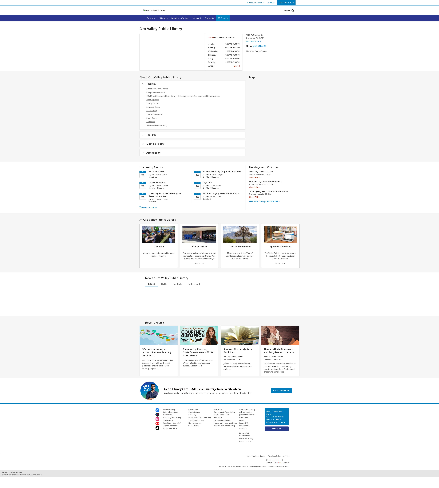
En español (209, 18)
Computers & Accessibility (224, 412)
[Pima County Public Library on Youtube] (157, 423)
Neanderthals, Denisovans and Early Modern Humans (279, 350)
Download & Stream (179, 18)
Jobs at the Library (246, 415)
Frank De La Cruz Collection (199, 417)
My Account (167, 415)
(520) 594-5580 (259, 46)
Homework (196, 18)
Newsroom (243, 417)
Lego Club (207, 182)
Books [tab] (151, 283)
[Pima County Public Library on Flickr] (157, 415)
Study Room (151, 118)
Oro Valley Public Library (232, 359)
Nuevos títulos (245, 441)
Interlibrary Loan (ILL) (172, 423)
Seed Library (151, 110)
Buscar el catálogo (246, 438)
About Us (243, 428)
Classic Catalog (194, 412)
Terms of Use (224, 466)
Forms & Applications (222, 420)
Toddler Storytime (157, 182)
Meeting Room (152, 99)
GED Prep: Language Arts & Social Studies (221, 193)
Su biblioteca (244, 435)
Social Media (244, 426)
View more (147, 207)
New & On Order (195, 423)
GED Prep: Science (156, 171)
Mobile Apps (168, 420)
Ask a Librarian (245, 412)
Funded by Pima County (255, 456)
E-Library (192, 415)
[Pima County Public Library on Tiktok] (157, 428)
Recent (154, 322)
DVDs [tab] (164, 284)
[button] (255, 2)
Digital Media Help (221, 415)
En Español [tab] (194, 284)
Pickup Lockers (152, 103)
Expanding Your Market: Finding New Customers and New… (165, 194)
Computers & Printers (155, 92)
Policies (242, 420)
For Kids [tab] (177, 284)
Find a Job (218, 417)
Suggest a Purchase (171, 426)
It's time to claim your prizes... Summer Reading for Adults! (156, 352)
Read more (199, 263)
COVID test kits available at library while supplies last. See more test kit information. (183, 96)
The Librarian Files (196, 420)
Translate (285, 462)
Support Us (243, 423)
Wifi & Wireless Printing (156, 125)
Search (287, 10)
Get (253, 41)
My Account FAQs (170, 428)
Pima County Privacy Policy (278, 456)
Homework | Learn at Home (225, 423)
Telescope (150, 121)
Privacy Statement (238, 466)
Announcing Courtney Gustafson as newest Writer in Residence (199, 352)
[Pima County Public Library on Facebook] (157, 410)
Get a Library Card (170, 412)
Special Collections (154, 114)
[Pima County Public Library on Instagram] (157, 419)
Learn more (280, 263)
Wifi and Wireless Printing (224, 426)
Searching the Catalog (172, 417)
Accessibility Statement (256, 466)
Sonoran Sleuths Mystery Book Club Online (222, 171)
